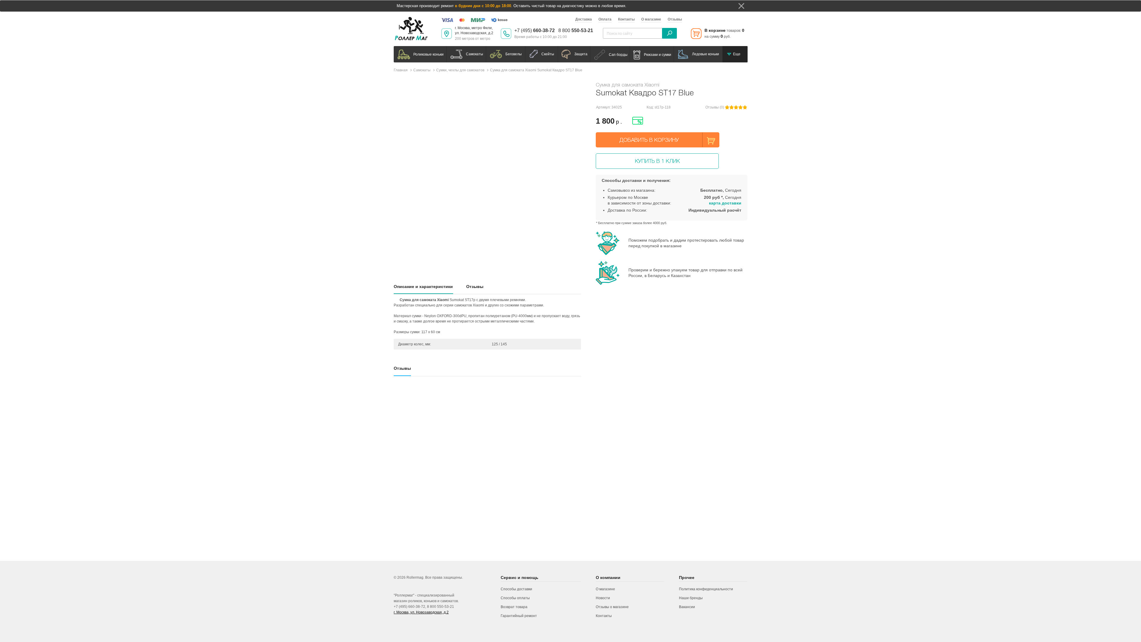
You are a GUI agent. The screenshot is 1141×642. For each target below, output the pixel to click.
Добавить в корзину (649, 140)
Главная (401, 70)
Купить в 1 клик (657, 161)
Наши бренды (691, 598)
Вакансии (687, 607)
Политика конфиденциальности (706, 589)
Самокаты (422, 70)
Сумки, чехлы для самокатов (460, 70)
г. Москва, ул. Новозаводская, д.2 (421, 612)
